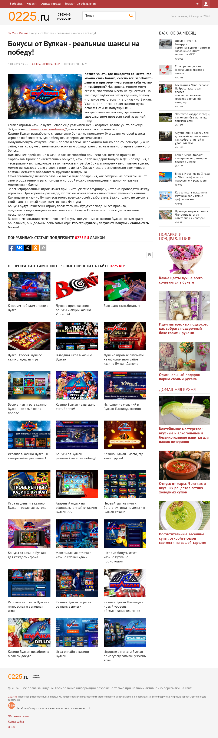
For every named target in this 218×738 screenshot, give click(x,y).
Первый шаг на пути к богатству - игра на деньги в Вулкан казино (124, 508)
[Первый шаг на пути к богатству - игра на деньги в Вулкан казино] (125, 484)
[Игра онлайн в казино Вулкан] (77, 632)
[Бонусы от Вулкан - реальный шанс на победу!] (77, 435)
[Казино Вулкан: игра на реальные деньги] (77, 583)
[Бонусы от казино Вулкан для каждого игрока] (29, 533)
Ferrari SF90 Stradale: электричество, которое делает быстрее (191, 158)
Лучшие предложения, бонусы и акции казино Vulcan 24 (73, 310)
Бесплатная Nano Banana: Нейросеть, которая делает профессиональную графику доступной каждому (192, 94)
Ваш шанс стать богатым (122, 306)
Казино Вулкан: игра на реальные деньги (73, 604)
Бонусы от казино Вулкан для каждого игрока (27, 555)
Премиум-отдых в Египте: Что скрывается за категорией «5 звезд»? (192, 215)
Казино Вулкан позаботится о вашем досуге (29, 654)
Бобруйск (16, 4)
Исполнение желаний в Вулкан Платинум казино (122, 407)
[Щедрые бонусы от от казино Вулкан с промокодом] (125, 533)
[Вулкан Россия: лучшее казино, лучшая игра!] (29, 336)
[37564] (184, 465)
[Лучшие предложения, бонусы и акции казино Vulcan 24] (77, 286)
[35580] (184, 259)
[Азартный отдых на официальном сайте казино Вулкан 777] (77, 484)
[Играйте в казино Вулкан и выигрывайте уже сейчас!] (29, 435)
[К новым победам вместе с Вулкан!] (29, 286)
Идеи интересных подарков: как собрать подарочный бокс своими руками (183, 329)
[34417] (184, 356)
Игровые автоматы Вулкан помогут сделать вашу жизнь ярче (124, 656)
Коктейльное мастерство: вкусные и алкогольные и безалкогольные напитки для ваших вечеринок (184, 435)
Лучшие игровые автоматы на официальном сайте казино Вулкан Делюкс (124, 359)
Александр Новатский (46, 64)
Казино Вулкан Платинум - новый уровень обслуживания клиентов (123, 606)
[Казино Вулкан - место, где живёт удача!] (125, 435)
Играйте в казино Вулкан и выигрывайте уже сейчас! (28, 456)
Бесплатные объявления (80, 4)
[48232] (184, 305)
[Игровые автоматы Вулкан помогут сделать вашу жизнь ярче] (125, 632)
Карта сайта (16, 722)
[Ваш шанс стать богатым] (125, 286)
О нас (11, 727)
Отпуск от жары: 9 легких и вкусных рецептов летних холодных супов (182, 488)
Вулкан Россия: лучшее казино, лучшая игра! (25, 357)
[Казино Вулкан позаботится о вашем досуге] (29, 632)
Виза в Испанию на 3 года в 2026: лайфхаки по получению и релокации (192, 177)
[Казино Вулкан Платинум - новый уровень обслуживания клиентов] (125, 583)
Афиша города (51, 4)
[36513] (184, 515)
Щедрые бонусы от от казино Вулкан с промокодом (120, 557)
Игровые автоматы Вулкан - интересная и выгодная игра (28, 606)
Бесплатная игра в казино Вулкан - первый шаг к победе (27, 409)
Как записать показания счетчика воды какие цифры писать (191, 196)
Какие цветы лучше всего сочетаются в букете (181, 280)
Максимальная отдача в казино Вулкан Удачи (73, 555)
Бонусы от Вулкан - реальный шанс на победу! (76, 456)
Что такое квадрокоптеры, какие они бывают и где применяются (192, 117)
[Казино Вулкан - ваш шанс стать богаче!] (77, 385)
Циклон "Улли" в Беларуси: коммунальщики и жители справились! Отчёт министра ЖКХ (192, 47)
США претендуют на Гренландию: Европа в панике (189, 70)
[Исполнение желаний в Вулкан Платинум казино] (125, 385)
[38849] (184, 410)
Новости (31, 4)
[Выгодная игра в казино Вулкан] (77, 336)
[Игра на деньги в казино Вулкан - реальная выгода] (29, 484)
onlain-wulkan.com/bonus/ (46, 129)
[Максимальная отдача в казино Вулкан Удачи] (77, 533)
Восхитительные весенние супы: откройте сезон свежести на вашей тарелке (182, 538)
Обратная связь (18, 716)
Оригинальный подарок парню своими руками (179, 377)
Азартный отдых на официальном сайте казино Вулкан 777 (76, 508)
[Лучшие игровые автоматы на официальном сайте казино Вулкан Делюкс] (125, 336)
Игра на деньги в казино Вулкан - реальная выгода (27, 506)
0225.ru (12, 697)
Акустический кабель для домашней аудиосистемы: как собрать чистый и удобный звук (192, 138)
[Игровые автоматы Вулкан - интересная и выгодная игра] (29, 583)
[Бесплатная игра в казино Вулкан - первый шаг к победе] (29, 385)
